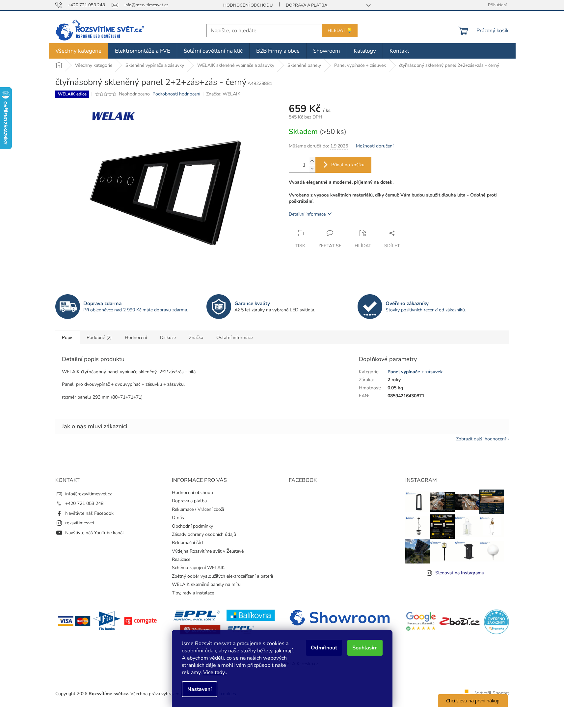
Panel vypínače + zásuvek (415, 372)
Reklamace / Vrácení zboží (198, 509)
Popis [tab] (67, 337)
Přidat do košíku (347, 165)
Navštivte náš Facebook (89, 513)
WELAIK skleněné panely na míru (206, 584)
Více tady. (214, 672)
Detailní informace (307, 214)
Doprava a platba (306, 5)
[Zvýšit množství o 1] (312, 161)
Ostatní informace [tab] (234, 337)
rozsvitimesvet (79, 523)
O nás (178, 517)
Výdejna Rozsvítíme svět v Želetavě (208, 551)
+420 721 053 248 (84, 503)
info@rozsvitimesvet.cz (88, 494)
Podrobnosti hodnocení (176, 94)
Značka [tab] (196, 337)
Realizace (181, 559)
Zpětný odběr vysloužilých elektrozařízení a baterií (222, 576)
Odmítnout (324, 647)
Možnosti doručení (374, 146)
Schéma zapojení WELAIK (198, 567)
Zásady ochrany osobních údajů (204, 534)
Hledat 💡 (340, 30)
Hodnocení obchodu (248, 5)
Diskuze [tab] (168, 337)
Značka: (223, 94)
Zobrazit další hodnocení (481, 439)
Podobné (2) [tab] (99, 337)
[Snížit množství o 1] (312, 168)
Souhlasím (365, 647)
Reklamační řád (187, 542)
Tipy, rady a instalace (193, 593)
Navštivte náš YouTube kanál (94, 533)
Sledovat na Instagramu (459, 573)
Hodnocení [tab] (136, 337)
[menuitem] (78, 51)
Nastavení (199, 689)
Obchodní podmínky (192, 526)
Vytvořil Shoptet (492, 693)
